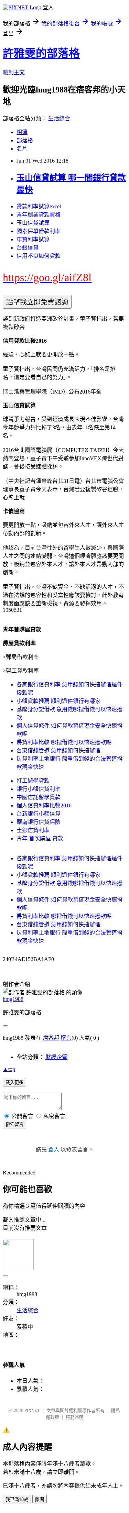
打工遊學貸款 (33, 781)
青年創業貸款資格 (39, 215)
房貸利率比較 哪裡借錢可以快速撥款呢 (64, 742)
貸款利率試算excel (39, 206)
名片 (22, 149)
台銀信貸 (28, 248)
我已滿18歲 (17, 1499)
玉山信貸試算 (33, 223)
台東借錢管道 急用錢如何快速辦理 (58, 750)
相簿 (22, 132)
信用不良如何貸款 (39, 256)
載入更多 (14, 1082)
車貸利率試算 (33, 239)
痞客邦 (51, 1038)
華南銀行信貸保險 (39, 822)
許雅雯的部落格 (41, 53)
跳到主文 (14, 72)
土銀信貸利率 (33, 830)
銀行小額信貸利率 (39, 789)
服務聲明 (75, 1417)
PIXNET (32, 1410)
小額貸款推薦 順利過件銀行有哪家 (58, 701)
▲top (9, 1069)
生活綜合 (59, 118)
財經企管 (56, 1057)
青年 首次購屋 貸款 (40, 838)
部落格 (25, 140)
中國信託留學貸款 (39, 797)
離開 (39, 1499)
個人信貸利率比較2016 (44, 805)
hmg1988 (13, 999)
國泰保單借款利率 (39, 231)
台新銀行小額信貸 (39, 814)
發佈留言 (14, 1124)
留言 (66, 1038)
